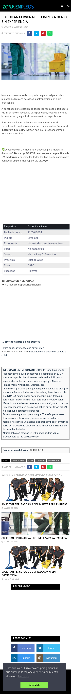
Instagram (7, 129)
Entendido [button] (34, 685)
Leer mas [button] (23, 676)
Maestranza (53, 460)
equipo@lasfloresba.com (15, 351)
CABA (30, 460)
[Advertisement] (35, 196)
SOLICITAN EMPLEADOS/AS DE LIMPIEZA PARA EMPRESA (34, 504)
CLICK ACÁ (36, 450)
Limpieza (40, 460)
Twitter (29, 129)
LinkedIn (19, 129)
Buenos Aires (18, 460)
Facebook (62, 126)
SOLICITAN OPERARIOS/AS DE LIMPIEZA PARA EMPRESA (34, 538)
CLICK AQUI (41, 160)
